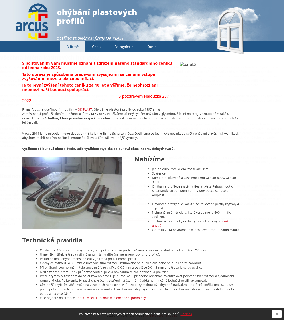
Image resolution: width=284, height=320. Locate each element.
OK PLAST (115, 38)
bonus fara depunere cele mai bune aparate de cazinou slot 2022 (206, 76)
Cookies (186, 314)
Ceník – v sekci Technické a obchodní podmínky (111, 298)
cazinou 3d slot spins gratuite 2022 (184, 85)
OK (276, 314)
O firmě (72, 46)
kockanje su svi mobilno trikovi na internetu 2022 (212, 128)
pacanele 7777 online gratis (201, 137)
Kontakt (153, 46)
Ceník (96, 46)
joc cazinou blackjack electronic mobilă (56, 124)
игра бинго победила (133, 203)
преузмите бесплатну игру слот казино (147, 219)
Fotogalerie (123, 46)
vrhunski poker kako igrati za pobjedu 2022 (244, 194)
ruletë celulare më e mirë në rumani (98, 190)
